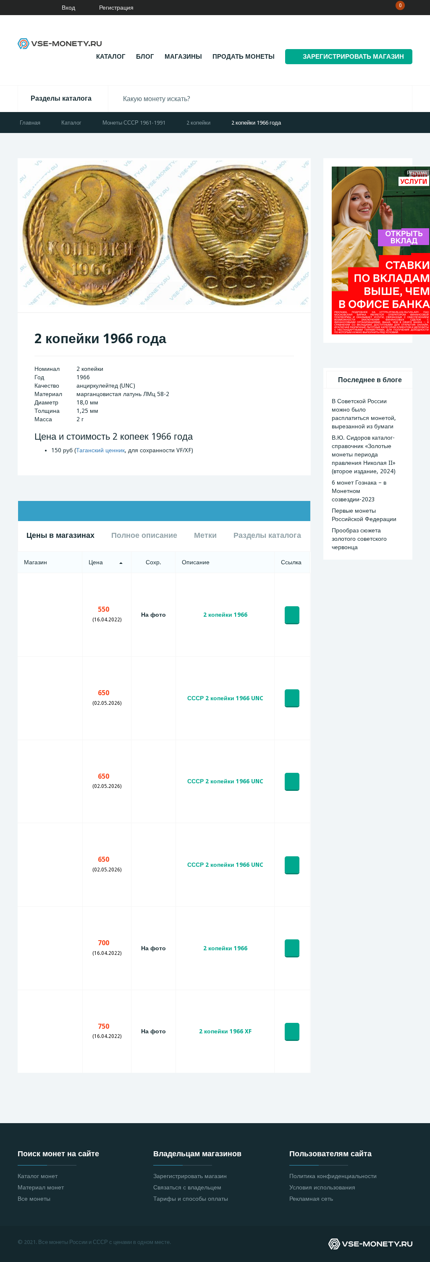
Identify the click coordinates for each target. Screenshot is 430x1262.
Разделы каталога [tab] (267, 535)
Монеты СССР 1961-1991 (133, 123)
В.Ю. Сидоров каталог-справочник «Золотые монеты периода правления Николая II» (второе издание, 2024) (364, 454)
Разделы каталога (61, 98)
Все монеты (34, 1198)
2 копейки (198, 123)
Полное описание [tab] (144, 535)
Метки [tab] (205, 535)
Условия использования (322, 1187)
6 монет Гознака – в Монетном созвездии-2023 (359, 491)
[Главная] (31, 7)
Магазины (183, 56)
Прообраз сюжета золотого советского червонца (359, 538)
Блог (145, 56)
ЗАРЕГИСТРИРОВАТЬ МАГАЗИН (353, 56)
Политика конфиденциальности (333, 1176)
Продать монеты (243, 56)
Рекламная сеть (311, 1198)
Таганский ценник (100, 450)
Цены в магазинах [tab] (60, 535)
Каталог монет (38, 1176)
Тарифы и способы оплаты (190, 1198)
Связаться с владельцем (187, 1187)
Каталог (111, 56)
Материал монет (41, 1187)
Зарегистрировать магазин (190, 1176)
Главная (30, 123)
